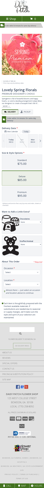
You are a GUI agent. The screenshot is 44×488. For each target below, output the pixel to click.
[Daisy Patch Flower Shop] (22, 12)
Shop (12, 19)
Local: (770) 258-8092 (22, 406)
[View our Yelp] (26, 388)
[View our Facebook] (18, 388)
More (5, 106)
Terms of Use (22, 478)
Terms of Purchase (29, 474)
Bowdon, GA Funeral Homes (15, 458)
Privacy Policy (11, 474)
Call (8, 485)
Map (23, 485)
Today (26, 131)
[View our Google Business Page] (22, 388)
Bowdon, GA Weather (11, 466)
